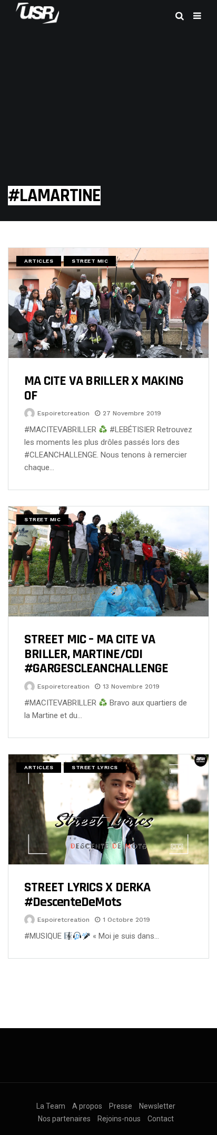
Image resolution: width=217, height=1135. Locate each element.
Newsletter (157, 1106)
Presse (120, 1106)
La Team (50, 1106)
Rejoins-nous (119, 1118)
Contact (160, 1118)
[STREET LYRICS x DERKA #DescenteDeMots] (108, 809)
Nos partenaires (64, 1118)
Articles (38, 261)
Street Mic (90, 261)
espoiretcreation (63, 413)
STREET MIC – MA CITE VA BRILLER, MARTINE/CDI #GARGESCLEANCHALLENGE (96, 654)
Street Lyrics (95, 767)
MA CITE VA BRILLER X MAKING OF (103, 388)
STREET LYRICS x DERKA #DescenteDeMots (87, 895)
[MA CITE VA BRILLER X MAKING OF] (108, 303)
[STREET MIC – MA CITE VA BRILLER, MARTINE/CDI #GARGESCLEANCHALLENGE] (108, 561)
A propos (87, 1106)
